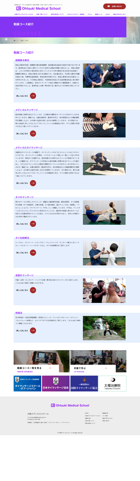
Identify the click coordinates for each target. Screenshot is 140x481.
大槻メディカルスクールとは (92, 415)
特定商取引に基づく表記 (40, 422)
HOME (87, 413)
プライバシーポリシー (54, 422)
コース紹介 (105, 415)
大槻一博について (89, 421)
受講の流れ (88, 418)
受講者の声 (105, 413)
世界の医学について (90, 423)
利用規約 (29, 422)
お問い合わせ (105, 421)
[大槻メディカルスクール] (38, 8)
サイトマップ (65, 422)
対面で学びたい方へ (107, 418)
